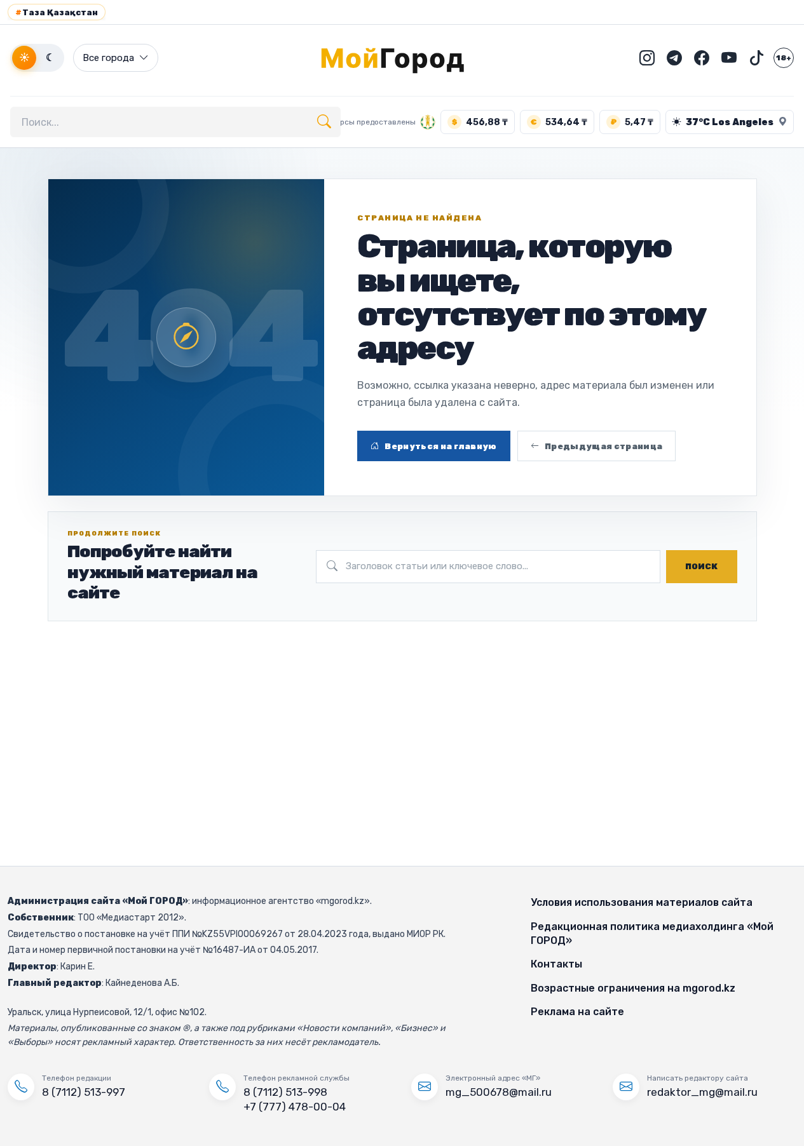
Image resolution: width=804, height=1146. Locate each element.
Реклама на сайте (577, 1012)
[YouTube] (729, 58)
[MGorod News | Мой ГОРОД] (402, 58)
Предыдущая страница (603, 446)
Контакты (556, 964)
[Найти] (324, 122)
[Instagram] (647, 58)
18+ (783, 57)
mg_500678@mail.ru (499, 1092)
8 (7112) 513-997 (83, 1092)
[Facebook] (702, 58)
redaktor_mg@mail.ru (702, 1092)
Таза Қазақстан (56, 12)
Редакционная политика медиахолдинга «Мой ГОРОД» (652, 933)
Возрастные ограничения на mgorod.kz (633, 988)
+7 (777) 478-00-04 (294, 1106)
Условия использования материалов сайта (642, 902)
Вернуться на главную (441, 446)
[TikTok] (756, 58)
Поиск (701, 566)
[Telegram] (674, 58)
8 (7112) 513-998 (285, 1092)
